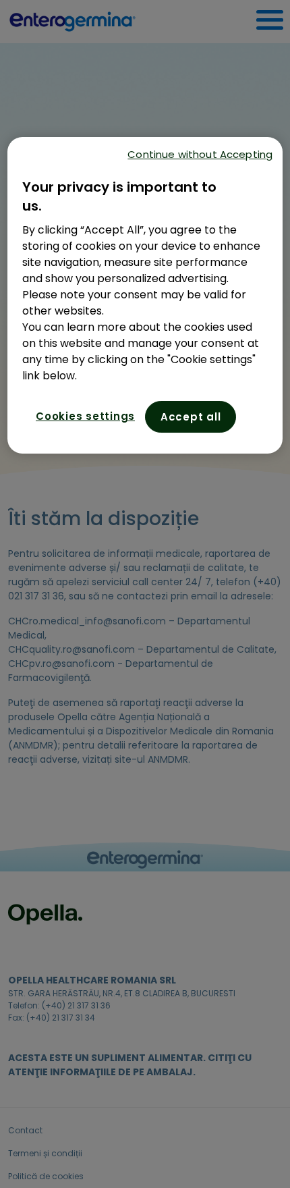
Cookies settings (85, 416)
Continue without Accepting (199, 154)
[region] (145, 295)
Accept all (191, 417)
